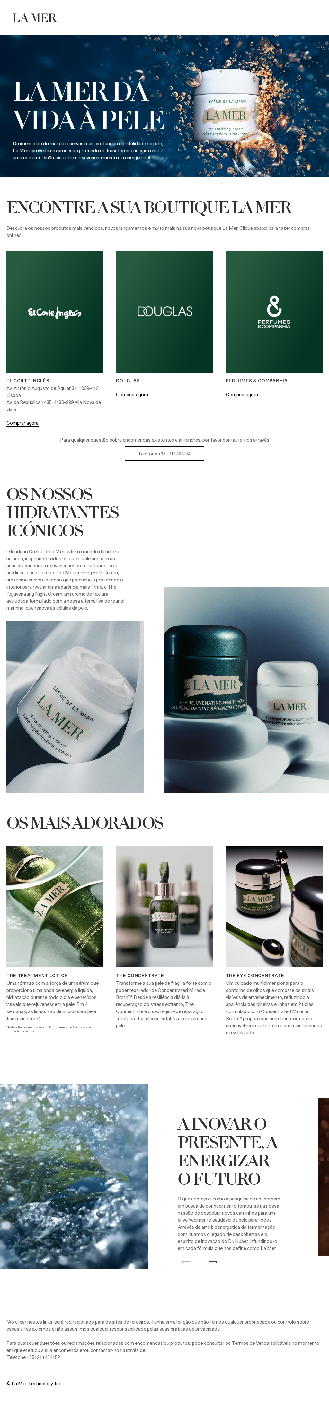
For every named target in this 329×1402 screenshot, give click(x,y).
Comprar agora (22, 422)
